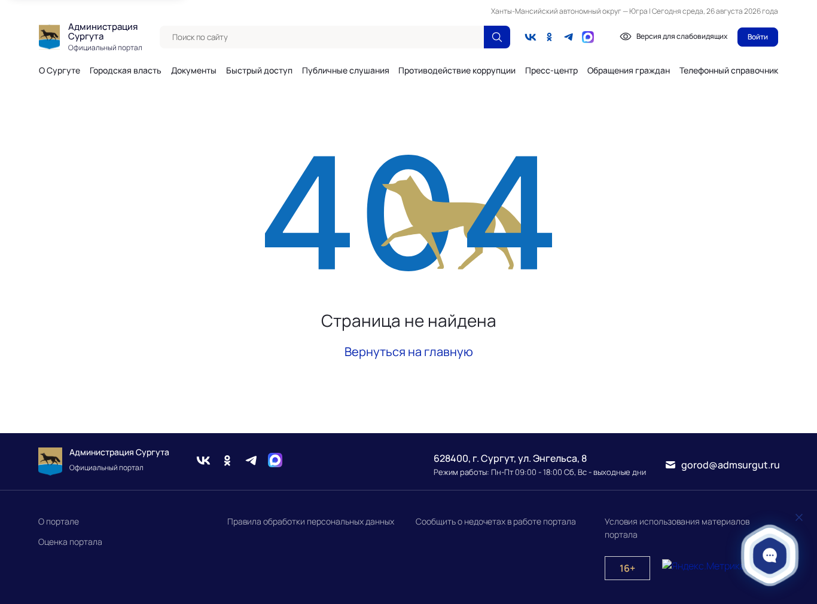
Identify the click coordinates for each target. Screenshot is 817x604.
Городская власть (125, 70)
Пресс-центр (551, 70)
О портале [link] (58, 521)
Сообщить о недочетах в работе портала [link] (496, 521)
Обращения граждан (628, 70)
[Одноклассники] (550, 37)
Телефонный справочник (728, 70)
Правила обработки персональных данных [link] (310, 521)
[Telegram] (569, 37)
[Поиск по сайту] (497, 37)
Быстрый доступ (259, 70)
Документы (194, 70)
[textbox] (322, 37)
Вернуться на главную (409, 352)
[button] (770, 555)
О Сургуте (59, 70)
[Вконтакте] (530, 37)
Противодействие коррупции (457, 70)
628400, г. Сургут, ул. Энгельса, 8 (510, 458)
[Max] (275, 462)
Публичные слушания (345, 70)
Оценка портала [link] (70, 541)
